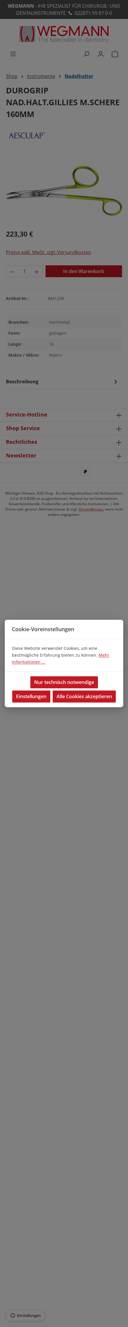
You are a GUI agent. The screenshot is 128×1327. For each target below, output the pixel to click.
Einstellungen (31, 696)
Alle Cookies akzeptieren (84, 696)
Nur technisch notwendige (64, 682)
